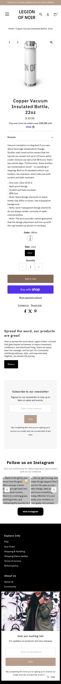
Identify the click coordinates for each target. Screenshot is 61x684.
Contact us (23, 305)
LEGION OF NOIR (26, 14)
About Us (9, 581)
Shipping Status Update (16, 556)
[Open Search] (40, 14)
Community (10, 586)
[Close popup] (56, 595)
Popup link (36, 305)
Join (30, 419)
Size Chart (9, 546)
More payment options (30, 297)
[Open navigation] (7, 14)
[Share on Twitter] (30, 312)
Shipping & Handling (14, 551)
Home (11, 28)
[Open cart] (55, 14)
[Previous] (9, 42)
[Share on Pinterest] (35, 312)
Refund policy (11, 565)
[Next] (17, 42)
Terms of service (12, 560)
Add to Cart (30, 278)
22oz (29, 252)
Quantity (30, 260)
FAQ (6, 541)
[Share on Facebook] (25, 312)
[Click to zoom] (51, 42)
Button (11, 364)
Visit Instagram (30, 511)
